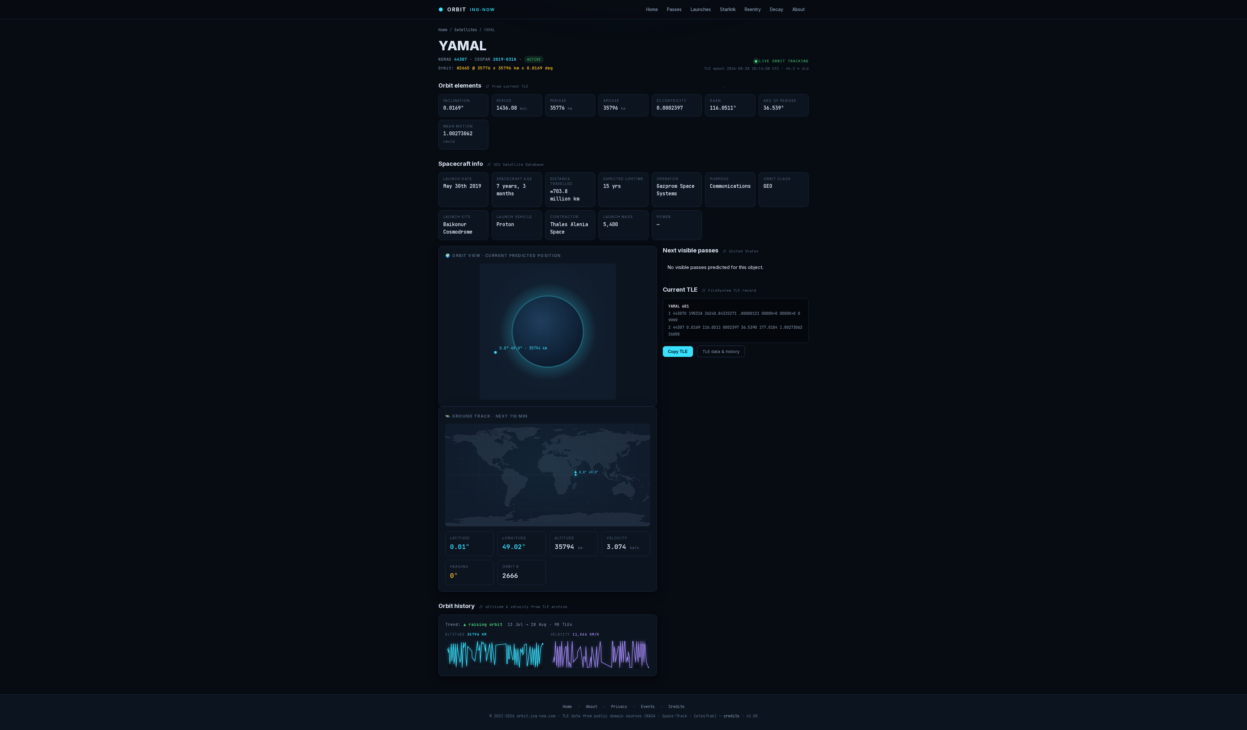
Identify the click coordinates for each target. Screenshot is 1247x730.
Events (648, 706)
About (798, 9)
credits (731, 716)
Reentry (753, 9)
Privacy (619, 706)
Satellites (465, 29)
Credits (677, 706)
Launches (701, 9)
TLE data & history (720, 351)
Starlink (728, 9)
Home (652, 9)
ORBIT (466, 9)
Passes (674, 9)
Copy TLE (678, 351)
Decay (776, 9)
